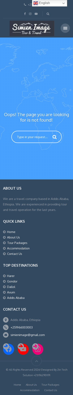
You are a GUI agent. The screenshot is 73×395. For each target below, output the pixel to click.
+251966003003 (22, 327)
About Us (13, 237)
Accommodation (18, 248)
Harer (11, 276)
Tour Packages (17, 243)
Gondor (12, 281)
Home (11, 232)
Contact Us (14, 254)
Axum (11, 292)
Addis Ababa (16, 298)
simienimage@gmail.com (28, 335)
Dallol (11, 287)
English (44, 3)
